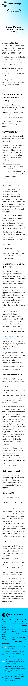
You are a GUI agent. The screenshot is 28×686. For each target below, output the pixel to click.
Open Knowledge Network (25, 623)
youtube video (15, 339)
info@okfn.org (6, 643)
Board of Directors (14, 11)
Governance (22, 630)
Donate (20, 637)
